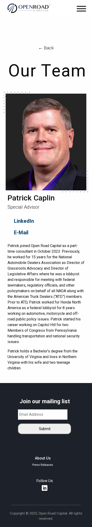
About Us (43, 458)
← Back (46, 48)
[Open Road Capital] (29, 8)
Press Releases (42, 465)
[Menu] (81, 9)
